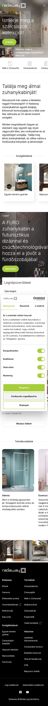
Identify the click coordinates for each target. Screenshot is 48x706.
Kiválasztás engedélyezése (24, 396)
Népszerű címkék (32, 671)
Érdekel (9, 42)
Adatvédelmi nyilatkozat (33, 685)
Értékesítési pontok (10, 598)
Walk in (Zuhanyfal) (10, 68)
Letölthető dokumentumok (31, 639)
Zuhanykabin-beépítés (8, 642)
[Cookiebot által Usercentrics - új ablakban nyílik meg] (34, 298)
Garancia (6, 592)
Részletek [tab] (24, 306)
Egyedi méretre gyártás (9, 633)
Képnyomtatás (8, 656)
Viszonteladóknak (10, 604)
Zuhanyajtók (29, 592)
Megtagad (24, 405)
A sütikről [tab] (39, 306)
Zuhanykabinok (30, 68)
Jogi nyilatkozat (11, 685)
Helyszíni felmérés (10, 650)
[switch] (41, 359)
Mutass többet (24, 423)
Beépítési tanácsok (32, 653)
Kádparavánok (30, 604)
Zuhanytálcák (30, 611)
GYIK (26, 665)
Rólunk (5, 586)
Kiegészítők (29, 617)
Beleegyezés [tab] (9, 306)
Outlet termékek (31, 623)
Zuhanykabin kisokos (33, 647)
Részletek (10, 268)
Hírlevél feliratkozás (33, 659)
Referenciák (7, 611)
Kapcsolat (6, 617)
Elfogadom (24, 388)
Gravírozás (7, 662)
